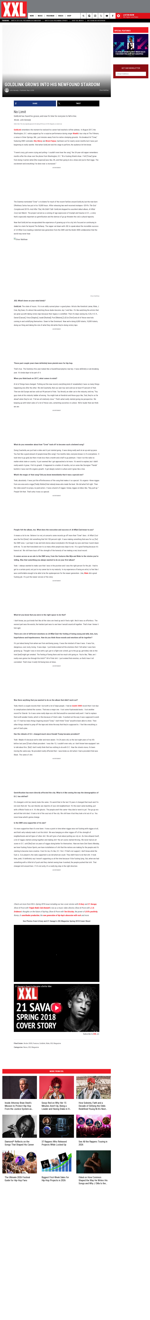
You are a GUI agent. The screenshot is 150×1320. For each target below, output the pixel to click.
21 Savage (92, 904)
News (32, 16)
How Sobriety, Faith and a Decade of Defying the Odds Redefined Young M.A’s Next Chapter (92, 1105)
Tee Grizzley (69, 911)
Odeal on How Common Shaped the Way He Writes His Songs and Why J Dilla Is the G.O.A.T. (93, 1180)
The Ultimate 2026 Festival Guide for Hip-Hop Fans (17, 1179)
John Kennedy (14, 90)
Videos (60, 16)
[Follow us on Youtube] (107, 16)
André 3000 (77, 706)
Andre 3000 (28, 1043)
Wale (86, 573)
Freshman (50, 16)
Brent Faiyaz (51, 141)
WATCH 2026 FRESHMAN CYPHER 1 (56, 21)
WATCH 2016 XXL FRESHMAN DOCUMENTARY (26, 21)
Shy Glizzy (38, 141)
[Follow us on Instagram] (95, 16)
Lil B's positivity (91, 911)
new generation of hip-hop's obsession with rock (62, 915)
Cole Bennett (44, 908)
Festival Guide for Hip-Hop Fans (129, 54)
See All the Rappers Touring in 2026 (93, 1143)
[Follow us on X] (101, 16)
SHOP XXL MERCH (78, 21)
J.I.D (92, 908)
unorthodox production (30, 915)
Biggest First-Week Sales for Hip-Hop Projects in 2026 (55, 1179)
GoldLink (17, 130)
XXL (95, 1034)
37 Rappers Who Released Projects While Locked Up (54, 1143)
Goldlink (42, 1043)
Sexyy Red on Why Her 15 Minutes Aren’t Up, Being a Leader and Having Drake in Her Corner (56, 1105)
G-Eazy (81, 904)
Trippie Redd (34, 908)
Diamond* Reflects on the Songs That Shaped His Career (19, 1143)
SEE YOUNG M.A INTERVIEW (96, 21)
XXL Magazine (55, 1043)
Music (40, 16)
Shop (69, 16)
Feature (36, 1043)
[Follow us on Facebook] (113, 16)
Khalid (75, 133)
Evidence (17, 911)
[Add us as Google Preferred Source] (89, 16)
